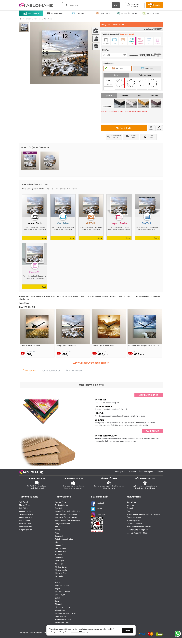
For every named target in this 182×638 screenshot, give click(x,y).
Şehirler (58, 598)
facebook (100, 503)
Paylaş (159, 129)
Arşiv (57, 533)
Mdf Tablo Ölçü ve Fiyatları (66, 517)
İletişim (159, 471)
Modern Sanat (60, 567)
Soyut (57, 588)
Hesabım (132, 471)
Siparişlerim (120, 471)
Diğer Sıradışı (60, 616)
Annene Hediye (25, 511)
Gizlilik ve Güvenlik (134, 524)
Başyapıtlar (59, 536)
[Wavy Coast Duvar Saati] (73, 326)
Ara (116, 5)
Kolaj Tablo (23, 508)
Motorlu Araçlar (61, 570)
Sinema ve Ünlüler (62, 592)
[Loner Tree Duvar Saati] (37, 326)
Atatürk (58, 527)
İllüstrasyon (59, 561)
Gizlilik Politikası (78, 632)
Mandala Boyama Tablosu (65, 613)
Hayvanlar (59, 576)
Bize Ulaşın (131, 502)
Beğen (151, 129)
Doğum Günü (24, 520)
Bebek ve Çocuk (26, 517)
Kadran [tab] (116, 75)
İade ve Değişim (146, 471)
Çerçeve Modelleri (62, 524)
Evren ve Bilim (60, 551)
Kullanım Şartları (133, 520)
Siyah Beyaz (60, 595)
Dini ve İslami (60, 548)
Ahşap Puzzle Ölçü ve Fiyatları (67, 520)
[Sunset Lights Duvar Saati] (109, 326)
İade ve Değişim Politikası (137, 533)
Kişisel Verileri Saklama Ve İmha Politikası (143, 514)
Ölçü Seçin (107, 55)
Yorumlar (130, 505)
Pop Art (58, 582)
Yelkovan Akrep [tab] (145, 75)
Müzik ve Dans (61, 573)
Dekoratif (59, 545)
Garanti (130, 508)
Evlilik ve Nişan (25, 524)
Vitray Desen (60, 610)
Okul (57, 579)
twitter (99, 509)
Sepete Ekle (123, 128)
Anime (57, 530)
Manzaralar (59, 564)
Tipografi (58, 604)
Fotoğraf (58, 554)
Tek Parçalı (23, 502)
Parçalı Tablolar (25, 530)
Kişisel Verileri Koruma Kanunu (139, 527)
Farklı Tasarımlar (25, 527)
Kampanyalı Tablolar (63, 619)
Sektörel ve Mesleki (63, 623)
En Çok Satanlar (61, 505)
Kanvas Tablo (60, 502)
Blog (128, 511)
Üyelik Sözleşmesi (134, 517)
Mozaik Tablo (24, 505)
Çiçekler (58, 542)
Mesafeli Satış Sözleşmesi (137, 530)
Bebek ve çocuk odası (64, 539)
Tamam (127, 630)
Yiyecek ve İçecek (62, 607)
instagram (101, 514)
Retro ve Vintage (62, 585)
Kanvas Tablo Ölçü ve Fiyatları (67, 511)
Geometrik (59, 558)
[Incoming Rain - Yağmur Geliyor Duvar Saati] (145, 326)
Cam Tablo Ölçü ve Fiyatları (66, 514)
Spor (57, 601)
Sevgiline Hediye (26, 514)
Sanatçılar (59, 508)
